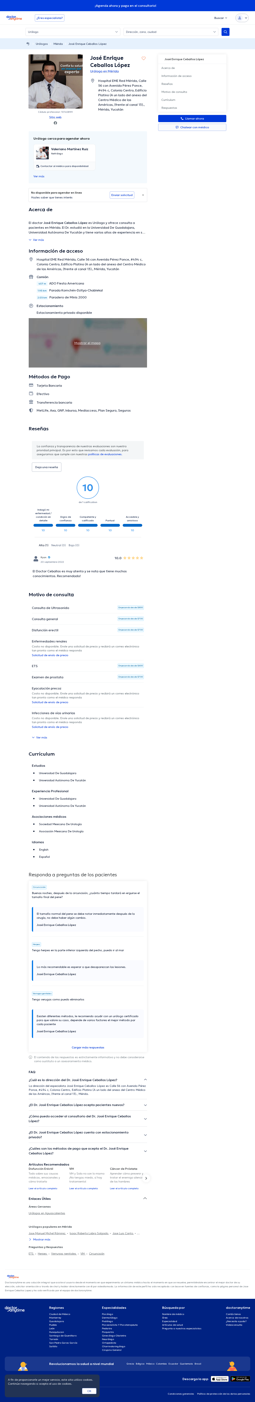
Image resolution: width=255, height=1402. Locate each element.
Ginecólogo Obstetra (114, 1335)
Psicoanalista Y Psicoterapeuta (120, 1324)
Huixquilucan (56, 1331)
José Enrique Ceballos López (87, 44)
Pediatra (107, 1328)
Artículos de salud (172, 1324)
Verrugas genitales (64, 1253)
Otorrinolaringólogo (113, 1346)
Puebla (53, 1324)
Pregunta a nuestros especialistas (181, 1328)
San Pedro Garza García (63, 1342)
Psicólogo (107, 1314)
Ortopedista (109, 1342)
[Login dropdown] (242, 18)
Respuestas (169, 108)
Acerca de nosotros (237, 1317)
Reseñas (167, 84)
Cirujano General (112, 1349)
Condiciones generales (181, 1393)
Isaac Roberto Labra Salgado (89, 1233)
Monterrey (55, 1317)
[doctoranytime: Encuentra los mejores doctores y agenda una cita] (28, 43)
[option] (47, 1178)
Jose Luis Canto (123, 1233)
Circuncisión (96, 1253)
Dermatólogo (109, 1317)
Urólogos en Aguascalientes (47, 1213)
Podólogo (107, 1321)
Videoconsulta (234, 1324)
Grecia (130, 1363)
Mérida (58, 44)
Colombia (161, 1363)
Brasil (198, 1363)
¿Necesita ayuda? (236, 1321)
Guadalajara (56, 1321)
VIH (82, 1253)
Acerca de (168, 68)
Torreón (53, 1339)
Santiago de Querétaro (62, 1335)
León (52, 1328)
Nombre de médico (173, 1314)
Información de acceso (176, 76)
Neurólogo (108, 1339)
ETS (31, 1253)
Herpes (43, 1253)
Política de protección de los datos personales (223, 1393)
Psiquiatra (108, 1331)
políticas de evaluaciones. (105, 454)
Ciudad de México (59, 1314)
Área (165, 1317)
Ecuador (173, 1363)
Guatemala (186, 1363)
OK (89, 1391)
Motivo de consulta (174, 92)
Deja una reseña (46, 467)
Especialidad (169, 1321)
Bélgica (140, 1363)
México (150, 1363)
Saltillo (53, 1346)
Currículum (168, 100)
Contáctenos (233, 1314)
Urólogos (42, 44)
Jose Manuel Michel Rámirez (47, 1233)
